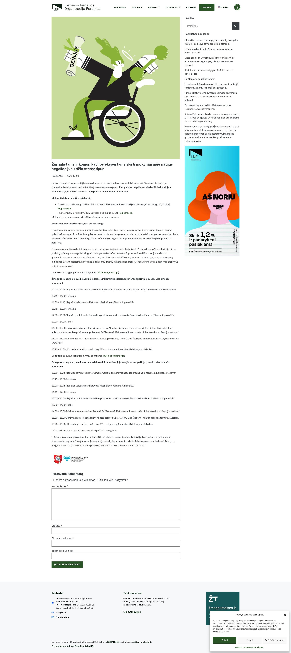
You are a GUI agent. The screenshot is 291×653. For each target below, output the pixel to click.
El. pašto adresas (63, 538)
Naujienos (137, 7)
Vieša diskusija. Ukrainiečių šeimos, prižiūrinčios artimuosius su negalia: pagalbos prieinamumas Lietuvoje (209, 61)
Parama (206, 7)
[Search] (235, 26)
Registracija (64, 208)
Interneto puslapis (62, 550)
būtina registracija (107, 272)
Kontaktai (191, 7)
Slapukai (238, 647)
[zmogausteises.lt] (222, 608)
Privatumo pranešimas (253, 647)
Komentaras (60, 486)
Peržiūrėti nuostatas (274, 640)
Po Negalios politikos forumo (200, 78)
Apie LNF (152, 7)
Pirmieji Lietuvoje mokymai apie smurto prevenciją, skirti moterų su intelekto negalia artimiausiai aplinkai (211, 96)
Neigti (250, 640)
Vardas (57, 525)
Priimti (224, 640)
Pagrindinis (120, 7)
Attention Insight (142, 642)
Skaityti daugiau (132, 611)
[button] (284, 614)
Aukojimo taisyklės (84, 646)
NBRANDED (113, 642)
